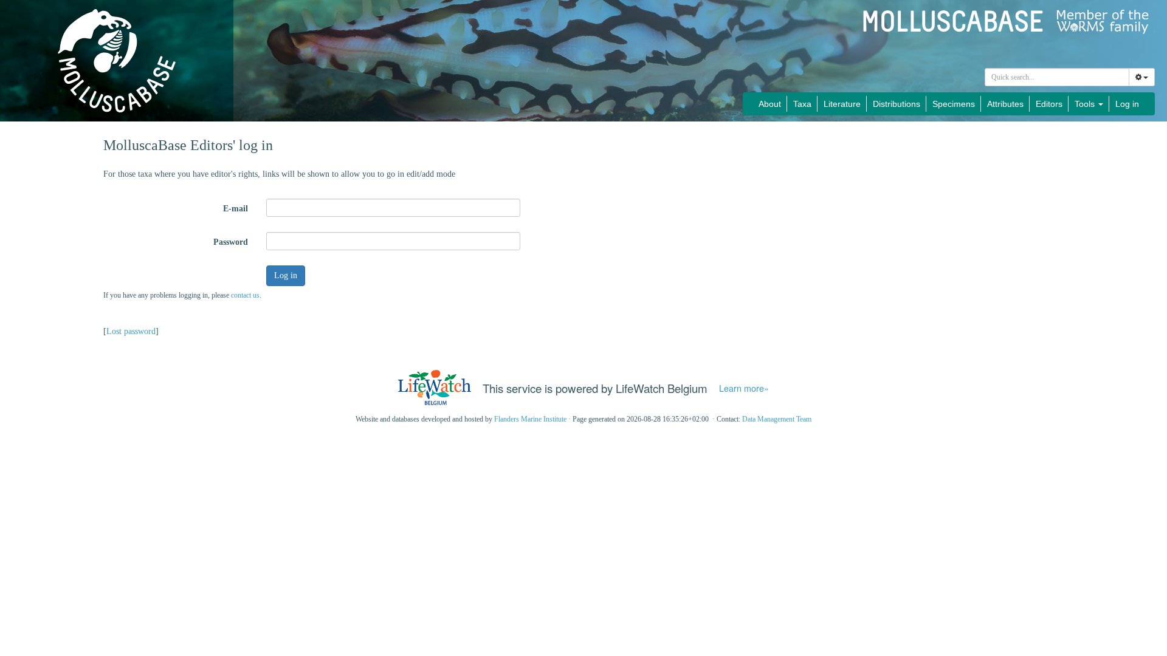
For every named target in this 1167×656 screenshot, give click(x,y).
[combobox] (1057, 77)
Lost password (131, 331)
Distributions (896, 104)
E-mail (235, 208)
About (770, 104)
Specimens (953, 104)
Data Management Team (776, 419)
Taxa (802, 104)
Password (230, 242)
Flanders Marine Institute (530, 419)
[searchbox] (1057, 77)
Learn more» (744, 388)
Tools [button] (1086, 104)
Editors (1049, 104)
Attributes (1005, 104)
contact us (245, 295)
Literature (842, 104)
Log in (1127, 104)
